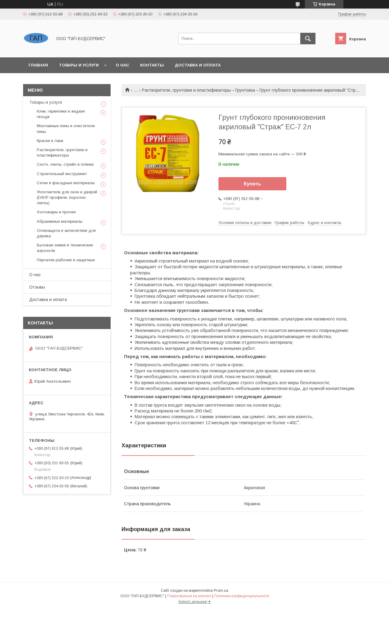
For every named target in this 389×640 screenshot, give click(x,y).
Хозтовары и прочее (56, 212)
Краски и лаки (50, 140)
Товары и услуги (79, 65)
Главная (38, 65)
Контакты (152, 65)
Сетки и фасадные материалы (66, 183)
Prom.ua (221, 590)
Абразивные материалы (59, 221)
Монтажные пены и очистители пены (66, 129)
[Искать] (307, 38)
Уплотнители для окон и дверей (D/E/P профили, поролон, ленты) (67, 197)
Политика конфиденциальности (241, 596)
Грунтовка (245, 90)
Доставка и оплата (198, 65)
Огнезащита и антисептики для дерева (66, 233)
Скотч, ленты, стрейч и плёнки (65, 164)
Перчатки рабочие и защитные (66, 260)
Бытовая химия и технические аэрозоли (65, 248)
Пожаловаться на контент (189, 596)
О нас (122, 65)
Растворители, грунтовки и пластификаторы (186, 90)
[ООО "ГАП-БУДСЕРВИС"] (36, 49)
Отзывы (37, 287)
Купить (252, 183)
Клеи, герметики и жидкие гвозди (61, 114)
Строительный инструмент (62, 173)
